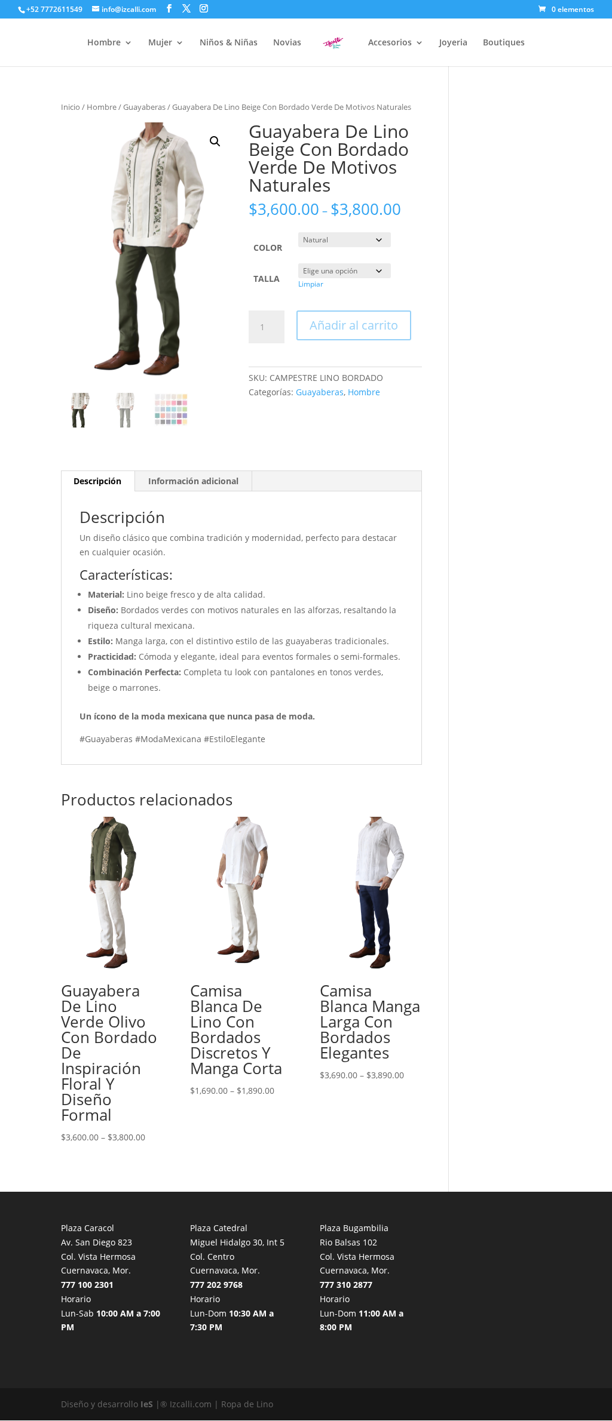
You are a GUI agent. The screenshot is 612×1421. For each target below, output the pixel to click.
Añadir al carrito (354, 325)
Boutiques (504, 43)
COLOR (267, 247)
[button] (215, 141)
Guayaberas (144, 107)
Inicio (70, 107)
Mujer (160, 43)
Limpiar (310, 283)
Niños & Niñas (229, 43)
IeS (146, 1404)
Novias (287, 43)
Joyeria (453, 43)
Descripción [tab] (97, 481)
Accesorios (390, 43)
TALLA (266, 278)
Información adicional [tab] (193, 481)
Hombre (104, 43)
